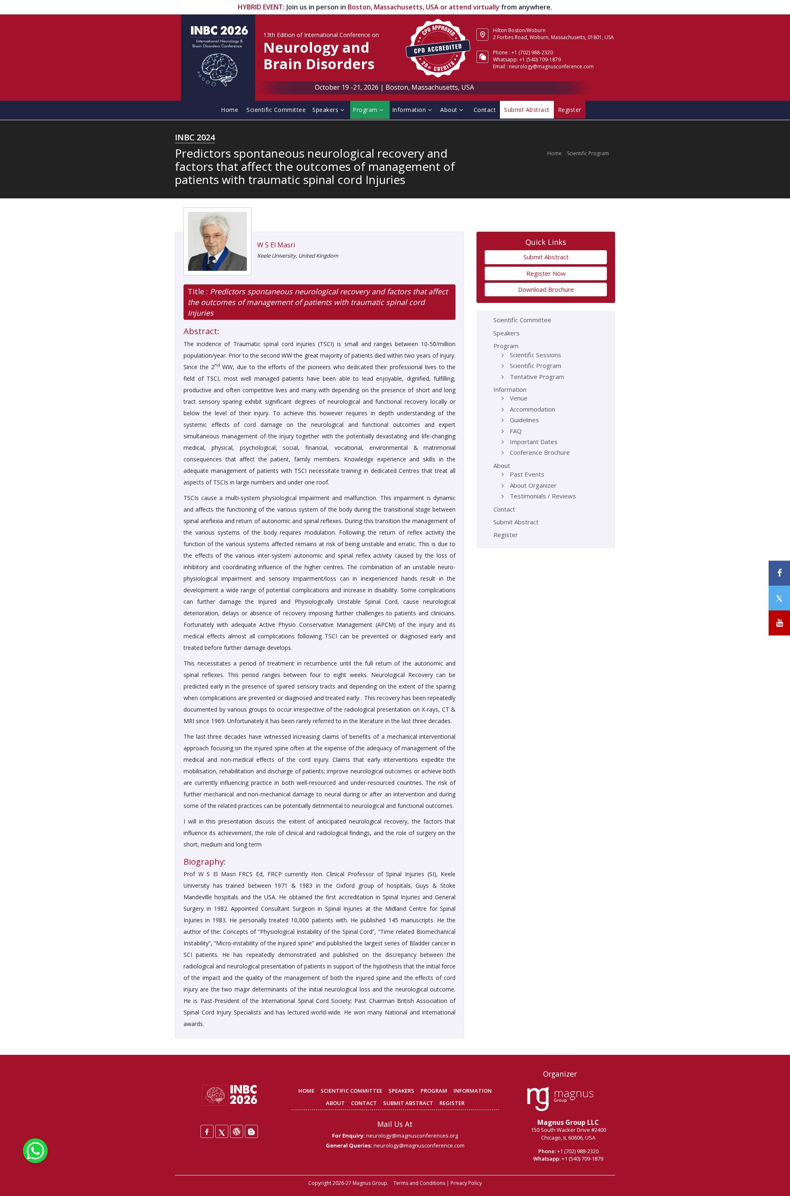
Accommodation (532, 409)
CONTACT (364, 1103)
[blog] (251, 1131)
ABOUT (335, 1103)
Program (366, 110)
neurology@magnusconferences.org (412, 1135)
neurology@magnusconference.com (551, 66)
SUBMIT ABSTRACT (408, 1103)
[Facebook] (207, 1131)
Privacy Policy (466, 1183)
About (449, 110)
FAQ (516, 431)
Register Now (546, 273)
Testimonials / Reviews (543, 496)
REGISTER (452, 1103)
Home (229, 110)
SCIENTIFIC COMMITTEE (351, 1090)
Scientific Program (588, 153)
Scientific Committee (276, 110)
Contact (485, 110)
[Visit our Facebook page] (779, 573)
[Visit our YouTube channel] (779, 622)
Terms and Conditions (419, 1183)
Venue (518, 398)
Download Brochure (546, 289)
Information (410, 110)
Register (505, 535)
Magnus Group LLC (568, 1122)
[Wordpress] (236, 1131)
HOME (306, 1090)
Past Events (527, 474)
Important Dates (534, 441)
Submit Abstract (546, 257)
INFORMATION (472, 1090)
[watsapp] (35, 1150)
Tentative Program (537, 376)
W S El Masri (276, 244)
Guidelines (524, 420)
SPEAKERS (401, 1090)
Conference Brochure (540, 452)
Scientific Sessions (535, 355)
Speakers (326, 110)
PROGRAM (434, 1090)
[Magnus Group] (560, 1099)
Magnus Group (370, 1183)
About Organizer (533, 485)
